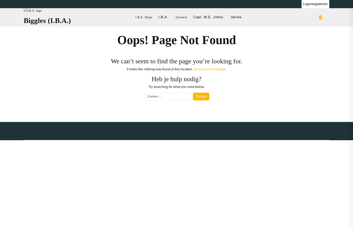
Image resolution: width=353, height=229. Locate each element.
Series (236, 17)
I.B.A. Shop (143, 17)
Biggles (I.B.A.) (47, 21)
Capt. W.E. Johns (208, 17)
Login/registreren (315, 4)
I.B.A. (163, 17)
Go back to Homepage (210, 69)
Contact (181, 17)
